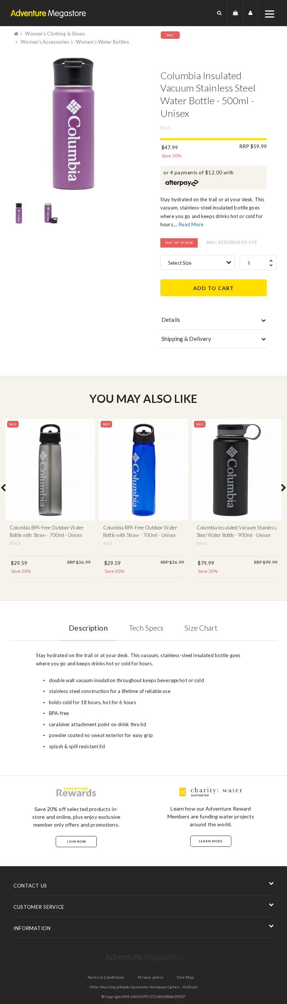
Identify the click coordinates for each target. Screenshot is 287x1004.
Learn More (211, 841)
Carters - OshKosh (182, 987)
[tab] (213, 321)
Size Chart (201, 628)
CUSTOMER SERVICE (38, 907)
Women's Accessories (45, 42)
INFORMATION (32, 928)
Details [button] (170, 319)
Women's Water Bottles (102, 42)
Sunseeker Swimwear (149, 987)
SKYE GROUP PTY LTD (139, 997)
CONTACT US (30, 886)
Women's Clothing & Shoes (55, 34)
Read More (191, 224)
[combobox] (197, 262)
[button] (219, 13)
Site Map (185, 977)
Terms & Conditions (105, 977)
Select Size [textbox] (179, 263)
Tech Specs (146, 628)
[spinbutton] (258, 262)
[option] (73, 124)
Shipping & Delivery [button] (186, 338)
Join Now (76, 841)
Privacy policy (150, 977)
